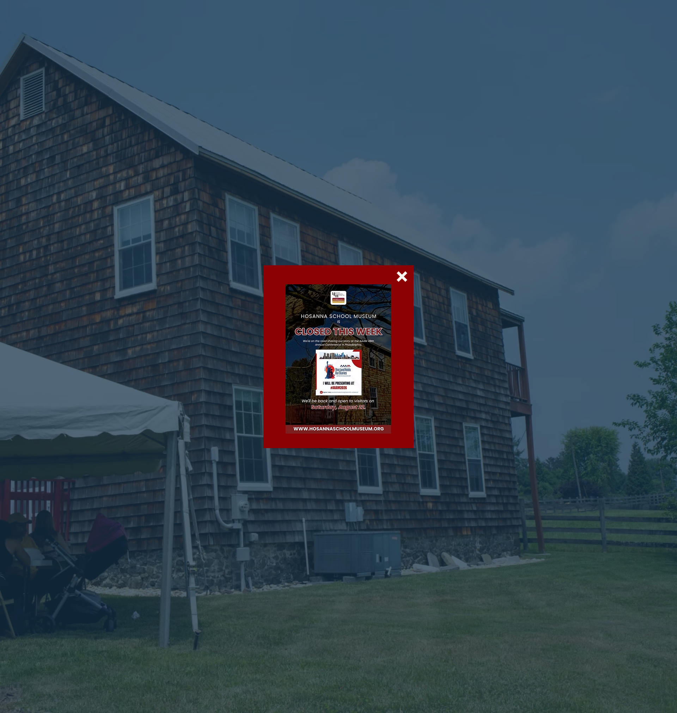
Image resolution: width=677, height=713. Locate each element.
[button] (402, 276)
